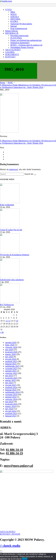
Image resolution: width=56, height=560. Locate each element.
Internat (13, 26)
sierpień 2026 (10, 342)
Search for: (29, 174)
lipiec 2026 (9, 345)
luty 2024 (9, 409)
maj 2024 (9, 402)
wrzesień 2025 (11, 368)
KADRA (14, 21)
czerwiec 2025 (11, 373)
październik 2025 (12, 366)
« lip (2, 332)
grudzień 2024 (11, 387)
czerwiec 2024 (11, 399)
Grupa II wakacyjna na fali (11, 230)
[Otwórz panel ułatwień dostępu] (1, 551)
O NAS (8, 9)
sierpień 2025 (10, 371)
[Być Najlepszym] (10, 302)
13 (9, 321)
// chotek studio (10, 545)
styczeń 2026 (10, 359)
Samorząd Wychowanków (21, 24)
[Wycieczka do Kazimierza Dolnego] (10, 252)
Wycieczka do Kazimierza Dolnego (14, 255)
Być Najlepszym (7, 305)
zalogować (13, 169)
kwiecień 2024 (11, 404)
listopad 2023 (10, 416)
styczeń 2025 (10, 385)
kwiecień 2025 (11, 378)
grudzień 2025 (11, 361)
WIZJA (13, 14)
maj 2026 (9, 349)
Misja (12, 12)
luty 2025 (9, 383)
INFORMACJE (11, 33)
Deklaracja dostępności (19, 43)
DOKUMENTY (12, 54)
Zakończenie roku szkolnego (12, 280)
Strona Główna (11, 31)
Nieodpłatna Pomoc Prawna (21, 47)
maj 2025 (9, 376)
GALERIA (10, 52)
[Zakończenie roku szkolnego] (10, 277)
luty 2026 (9, 357)
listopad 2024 (10, 390)
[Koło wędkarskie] (10, 202)
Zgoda (24, 559)
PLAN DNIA (16, 38)
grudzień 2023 (11, 413)
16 (17, 321)
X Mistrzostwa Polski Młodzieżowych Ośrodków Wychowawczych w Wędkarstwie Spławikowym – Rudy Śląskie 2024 (28, 142)
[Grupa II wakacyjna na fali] (10, 227)
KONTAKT (10, 57)
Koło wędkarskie (7, 205)
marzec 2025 (10, 380)
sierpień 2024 (10, 397)
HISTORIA (15, 19)
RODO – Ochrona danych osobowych (26, 45)
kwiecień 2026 (11, 352)
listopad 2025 (10, 364)
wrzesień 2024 (11, 394)
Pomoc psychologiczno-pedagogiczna (26, 40)
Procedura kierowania (19, 35)
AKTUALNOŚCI (12, 50)
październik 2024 (12, 392)
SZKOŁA (14, 17)
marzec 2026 (10, 354)
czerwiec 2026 (11, 347)
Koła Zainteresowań (18, 28)
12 (7, 321)
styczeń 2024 (10, 411)
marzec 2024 (10, 406)
